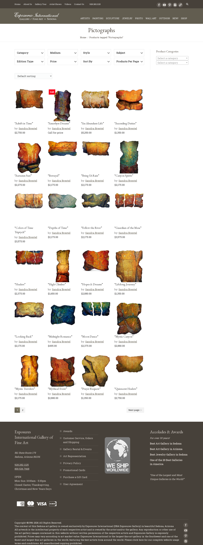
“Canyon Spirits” (123, 175)
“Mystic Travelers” (25, 389)
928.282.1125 (22, 464)
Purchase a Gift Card (75, 477)
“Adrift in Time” (24, 123)
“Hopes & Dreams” (92, 284)
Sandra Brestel (28, 128)
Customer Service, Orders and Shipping (78, 440)
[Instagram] (175, 5)
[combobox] (172, 58)
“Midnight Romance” (60, 336)
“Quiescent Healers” (125, 389)
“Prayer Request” (91, 389)
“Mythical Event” (57, 389)
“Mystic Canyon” (123, 336)
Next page (134, 410)
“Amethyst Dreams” (59, 123)
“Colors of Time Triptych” (24, 230)
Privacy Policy (72, 463)
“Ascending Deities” (125, 123)
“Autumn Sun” (23, 175)
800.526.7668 (22, 468)
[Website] (180, 5)
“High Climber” (57, 284)
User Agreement (73, 484)
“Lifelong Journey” (125, 284)
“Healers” (20, 284)
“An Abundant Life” (92, 123)
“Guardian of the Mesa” (127, 228)
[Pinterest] (169, 5)
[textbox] (172, 58)
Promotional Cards (74, 470)
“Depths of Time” (58, 228)
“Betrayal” (53, 175)
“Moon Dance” (89, 336)
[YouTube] (164, 5)
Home (83, 37)
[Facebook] (159, 5)
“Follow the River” (91, 228)
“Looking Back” (24, 336)
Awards (67, 431)
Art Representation (74, 456)
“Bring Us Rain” (90, 175)
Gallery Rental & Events (77, 449)
